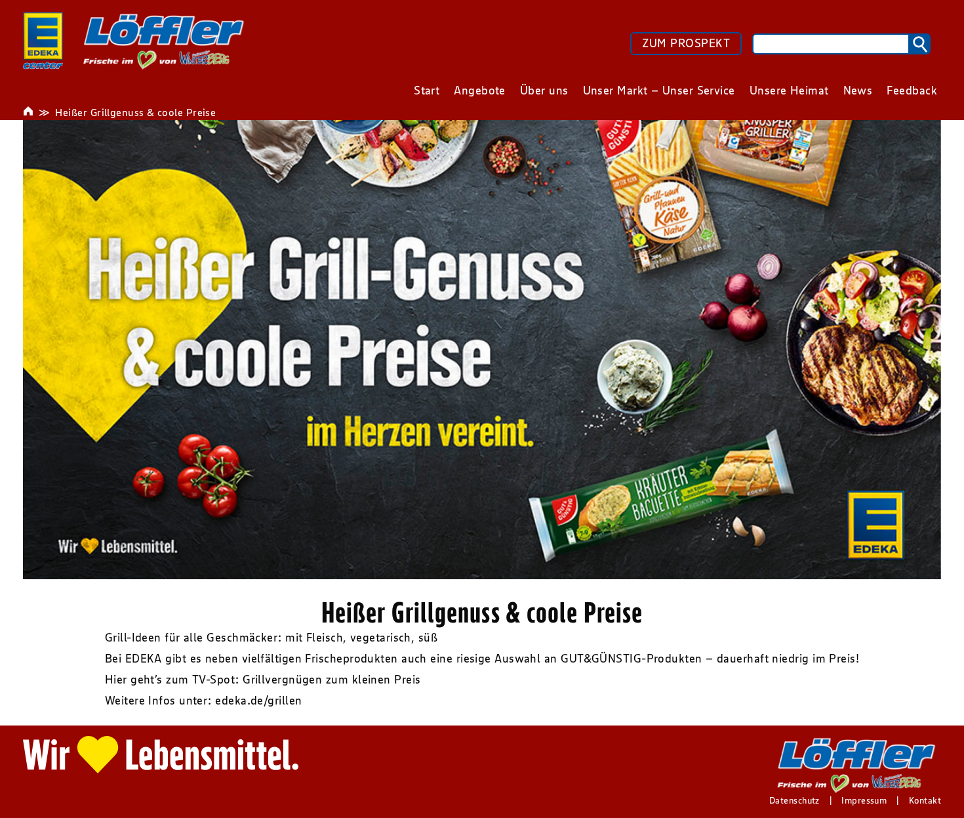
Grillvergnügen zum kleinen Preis (331, 679)
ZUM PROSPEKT (686, 43)
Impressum (864, 800)
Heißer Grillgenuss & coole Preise (135, 112)
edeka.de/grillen (258, 700)
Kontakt (925, 800)
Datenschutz (794, 800)
